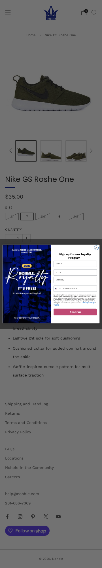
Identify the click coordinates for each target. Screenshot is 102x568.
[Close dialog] (96, 248)
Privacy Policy (88, 303)
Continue (75, 312)
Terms (56, 305)
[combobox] (58, 288)
